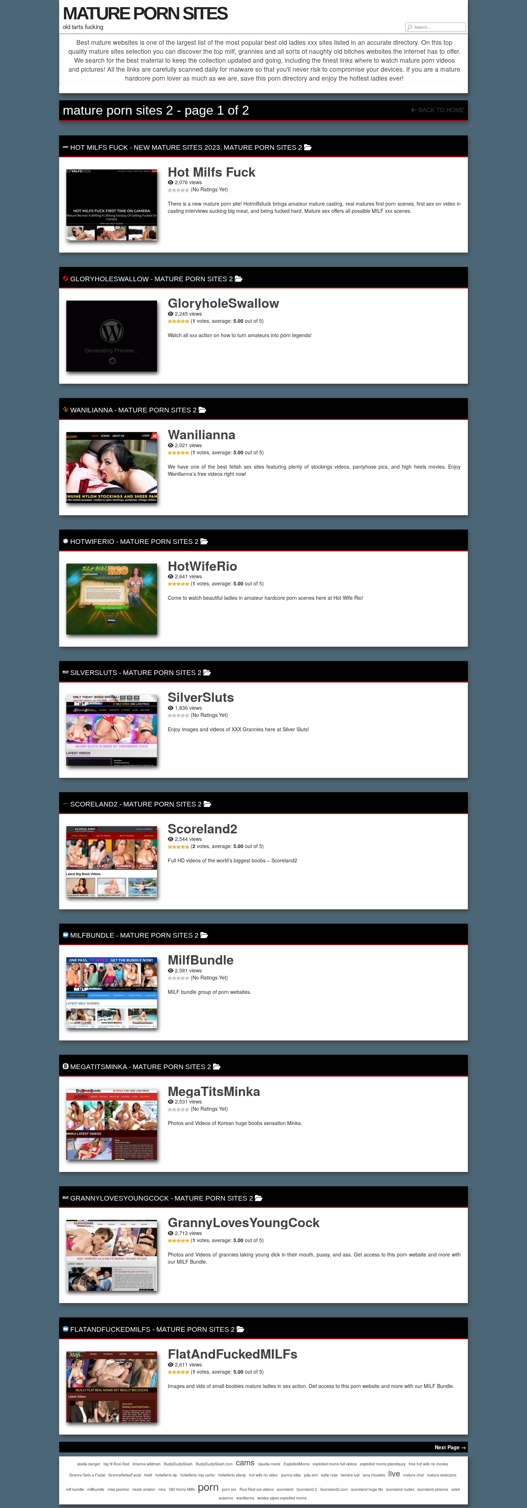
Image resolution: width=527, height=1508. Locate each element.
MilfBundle (92, 935)
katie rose (329, 1475)
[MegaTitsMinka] (111, 1124)
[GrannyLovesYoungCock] (111, 1255)
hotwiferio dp (166, 1475)
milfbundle (95, 1489)
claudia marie (269, 1463)
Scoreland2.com (334, 1489)
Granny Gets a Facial (87, 1475)
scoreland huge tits (367, 1489)
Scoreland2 (94, 804)
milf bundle (75, 1489)
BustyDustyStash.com (214, 1463)
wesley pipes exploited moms (282, 1497)
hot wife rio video (263, 1475)
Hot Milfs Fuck (99, 147)
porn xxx (229, 1489)
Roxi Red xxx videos (256, 1489)
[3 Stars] (178, 190)
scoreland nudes (400, 1489)
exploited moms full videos (335, 1463)
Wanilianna (91, 410)
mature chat (413, 1475)
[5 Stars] (187, 190)
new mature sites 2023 (177, 147)
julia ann (311, 1475)
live (394, 1473)
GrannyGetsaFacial (124, 1475)
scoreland (285, 1489)
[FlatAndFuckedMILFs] (111, 1386)
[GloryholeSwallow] (111, 336)
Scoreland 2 (306, 1489)
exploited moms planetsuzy (382, 1463)
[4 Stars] (183, 190)
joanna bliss (291, 1475)
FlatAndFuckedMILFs (110, 1329)
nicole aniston (143, 1489)
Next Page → (450, 1447)
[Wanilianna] (111, 467)
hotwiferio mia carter (197, 1475)
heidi (148, 1475)
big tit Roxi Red (116, 1463)
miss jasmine (118, 1489)
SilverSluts (93, 672)
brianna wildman (147, 1463)
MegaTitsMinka (98, 1067)
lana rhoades (374, 1475)
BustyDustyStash (178, 1463)
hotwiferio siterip (232, 1475)
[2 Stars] (174, 190)
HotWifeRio (92, 541)
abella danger (88, 1463)
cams (245, 1462)
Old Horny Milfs (182, 1489)
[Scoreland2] (111, 861)
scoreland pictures (432, 1489)
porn (208, 1486)
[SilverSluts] (111, 730)
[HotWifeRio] (111, 599)
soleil (455, 1489)
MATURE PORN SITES (145, 13)
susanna (226, 1497)
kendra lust (350, 1475)
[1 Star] (170, 190)
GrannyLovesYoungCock (119, 1198)
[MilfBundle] (111, 992)
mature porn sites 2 (263, 147)
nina (162, 1489)
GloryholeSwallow (109, 279)
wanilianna (245, 1497)
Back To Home (440, 110)
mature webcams (441, 1475)
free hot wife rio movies (428, 1463)
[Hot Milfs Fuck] (111, 204)
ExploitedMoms (296, 1463)
